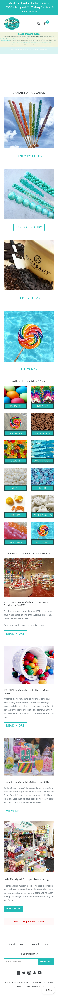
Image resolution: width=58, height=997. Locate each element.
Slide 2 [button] (29, 79)
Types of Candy (29, 227)
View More (15, 811)
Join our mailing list (29, 954)
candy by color (29, 156)
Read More (15, 633)
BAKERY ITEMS (29, 298)
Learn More (13, 908)
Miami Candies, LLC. (20, 982)
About (12, 944)
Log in (46, 944)
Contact (35, 944)
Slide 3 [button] (31, 79)
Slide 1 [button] (26, 79)
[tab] (26, 79)
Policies (23, 944)
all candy (28, 369)
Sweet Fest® (36, 986)
